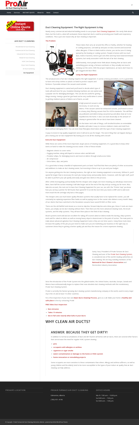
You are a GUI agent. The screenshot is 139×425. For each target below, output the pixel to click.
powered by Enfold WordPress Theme (56, 422)
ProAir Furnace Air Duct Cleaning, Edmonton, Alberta (28, 422)
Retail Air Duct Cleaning (27, 58)
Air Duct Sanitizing (29, 69)
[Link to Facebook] (132, 5)
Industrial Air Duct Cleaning (26, 54)
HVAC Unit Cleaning (28, 61)
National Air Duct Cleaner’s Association (107, 262)
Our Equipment (28, 73)
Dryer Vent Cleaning (28, 65)
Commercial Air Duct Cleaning (25, 50)
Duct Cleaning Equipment (106, 31)
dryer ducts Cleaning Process (85, 298)
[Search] (132, 12)
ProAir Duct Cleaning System (121, 254)
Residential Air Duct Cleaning (25, 47)
